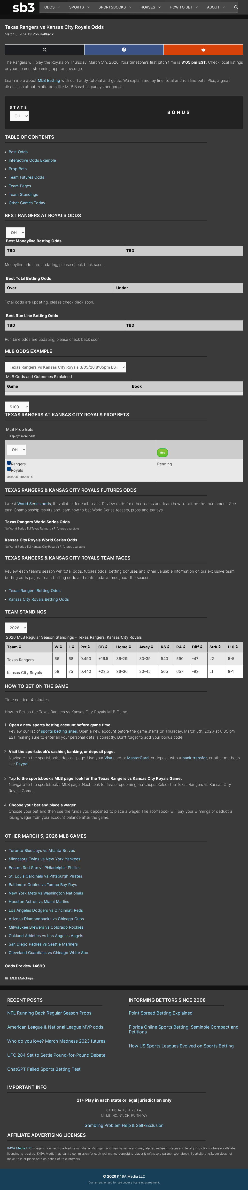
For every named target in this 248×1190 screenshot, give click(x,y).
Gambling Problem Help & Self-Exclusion (124, 1125)
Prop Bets (18, 168)
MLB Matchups (22, 978)
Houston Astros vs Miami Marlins (39, 901)
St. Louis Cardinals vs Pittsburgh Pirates (45, 876)
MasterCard (138, 757)
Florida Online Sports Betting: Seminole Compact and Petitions (184, 1029)
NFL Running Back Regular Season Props (49, 1013)
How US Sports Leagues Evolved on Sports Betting (181, 1045)
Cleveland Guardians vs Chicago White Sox (48, 952)
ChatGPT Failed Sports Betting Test (44, 1069)
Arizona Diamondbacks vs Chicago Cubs (46, 918)
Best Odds (18, 151)
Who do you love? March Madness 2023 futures (56, 1041)
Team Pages (20, 185)
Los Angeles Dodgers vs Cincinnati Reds (46, 910)
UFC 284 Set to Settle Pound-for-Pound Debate (56, 1055)
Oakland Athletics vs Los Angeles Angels (46, 935)
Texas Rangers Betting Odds (35, 590)
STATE (19, 107)
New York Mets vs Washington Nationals (46, 893)
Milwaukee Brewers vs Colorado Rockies (46, 927)
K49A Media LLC (19, 1148)
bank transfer (194, 757)
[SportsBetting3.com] (25, 7)
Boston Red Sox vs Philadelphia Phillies (44, 867)
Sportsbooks (112, 7)
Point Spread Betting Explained (161, 1013)
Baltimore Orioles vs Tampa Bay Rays (43, 884)
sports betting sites (59, 731)
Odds (49, 7)
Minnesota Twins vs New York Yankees (44, 858)
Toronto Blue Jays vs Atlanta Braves (42, 850)
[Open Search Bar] (233, 7)
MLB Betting (49, 80)
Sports (76, 7)
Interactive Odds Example (32, 160)
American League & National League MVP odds (55, 1027)
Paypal (22, 763)
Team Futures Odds (26, 177)
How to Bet (181, 7)
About (213, 7)
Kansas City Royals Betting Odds (39, 599)
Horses (147, 7)
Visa (108, 757)
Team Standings (23, 194)
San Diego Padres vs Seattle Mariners (43, 944)
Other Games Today (27, 202)
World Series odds (34, 503)
